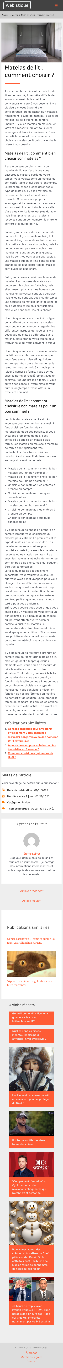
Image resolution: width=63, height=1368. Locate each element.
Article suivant (31, 900)
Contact (31, 1361)
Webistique (17, 5)
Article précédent (31, 891)
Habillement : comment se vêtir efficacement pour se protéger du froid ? (31, 1099)
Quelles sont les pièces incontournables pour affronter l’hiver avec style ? (29, 1034)
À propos (31, 1352)
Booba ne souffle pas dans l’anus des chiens (28, 1142)
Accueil (5, 15)
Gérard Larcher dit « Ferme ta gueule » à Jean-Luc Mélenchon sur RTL (30, 1017)
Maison (15, 15)
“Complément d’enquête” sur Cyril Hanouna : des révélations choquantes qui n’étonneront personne (29, 1187)
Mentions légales (31, 1357)
